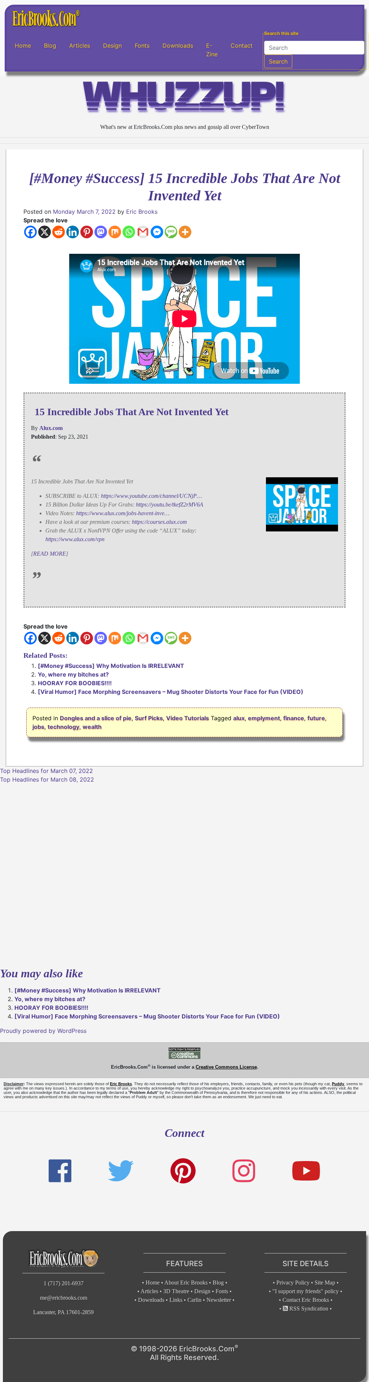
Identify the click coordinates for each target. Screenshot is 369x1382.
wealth (92, 726)
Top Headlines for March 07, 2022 (46, 770)
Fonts (142, 45)
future (316, 718)
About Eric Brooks (186, 1282)
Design (112, 45)
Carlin (194, 1300)
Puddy (338, 1084)
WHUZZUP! (184, 99)
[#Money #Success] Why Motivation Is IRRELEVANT (111, 665)
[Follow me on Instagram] (243, 1171)
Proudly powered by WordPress (43, 1030)
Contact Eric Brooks (306, 1300)
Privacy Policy (293, 1282)
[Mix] (114, 232)
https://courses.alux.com (159, 522)
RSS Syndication (308, 1308)
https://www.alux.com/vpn (75, 539)
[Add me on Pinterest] (183, 1171)
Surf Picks (149, 718)
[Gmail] (143, 232)
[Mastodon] (100, 232)
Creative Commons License (226, 1067)
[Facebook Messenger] (157, 232)
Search (278, 61)
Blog (50, 45)
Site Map (325, 1282)
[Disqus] (184, 874)
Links (175, 1300)
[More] (185, 232)
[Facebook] (30, 232)
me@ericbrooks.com (63, 1298)
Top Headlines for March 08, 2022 (47, 779)
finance (293, 718)
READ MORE (49, 554)
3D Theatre (176, 1291)
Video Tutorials (187, 718)
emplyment (264, 718)
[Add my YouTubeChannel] (306, 1171)
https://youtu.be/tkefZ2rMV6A (169, 504)
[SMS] (171, 232)
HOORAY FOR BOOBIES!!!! (75, 683)
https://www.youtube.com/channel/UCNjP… (151, 496)
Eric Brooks (141, 211)
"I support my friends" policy (305, 1291)
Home (23, 45)
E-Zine (212, 50)
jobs (38, 726)
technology (63, 726)
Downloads (178, 45)
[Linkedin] (72, 232)
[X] (44, 232)
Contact (242, 45)
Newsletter (218, 1300)
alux (239, 718)
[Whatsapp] (129, 232)
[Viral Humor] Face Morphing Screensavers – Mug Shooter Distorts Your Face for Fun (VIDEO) (170, 691)
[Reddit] (58, 232)
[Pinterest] (86, 232)
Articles (79, 45)
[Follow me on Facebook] (60, 1171)
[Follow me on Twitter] (120, 1171)
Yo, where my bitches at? (73, 674)
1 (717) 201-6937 (64, 1283)
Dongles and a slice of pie (96, 718)
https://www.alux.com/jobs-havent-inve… (122, 513)
